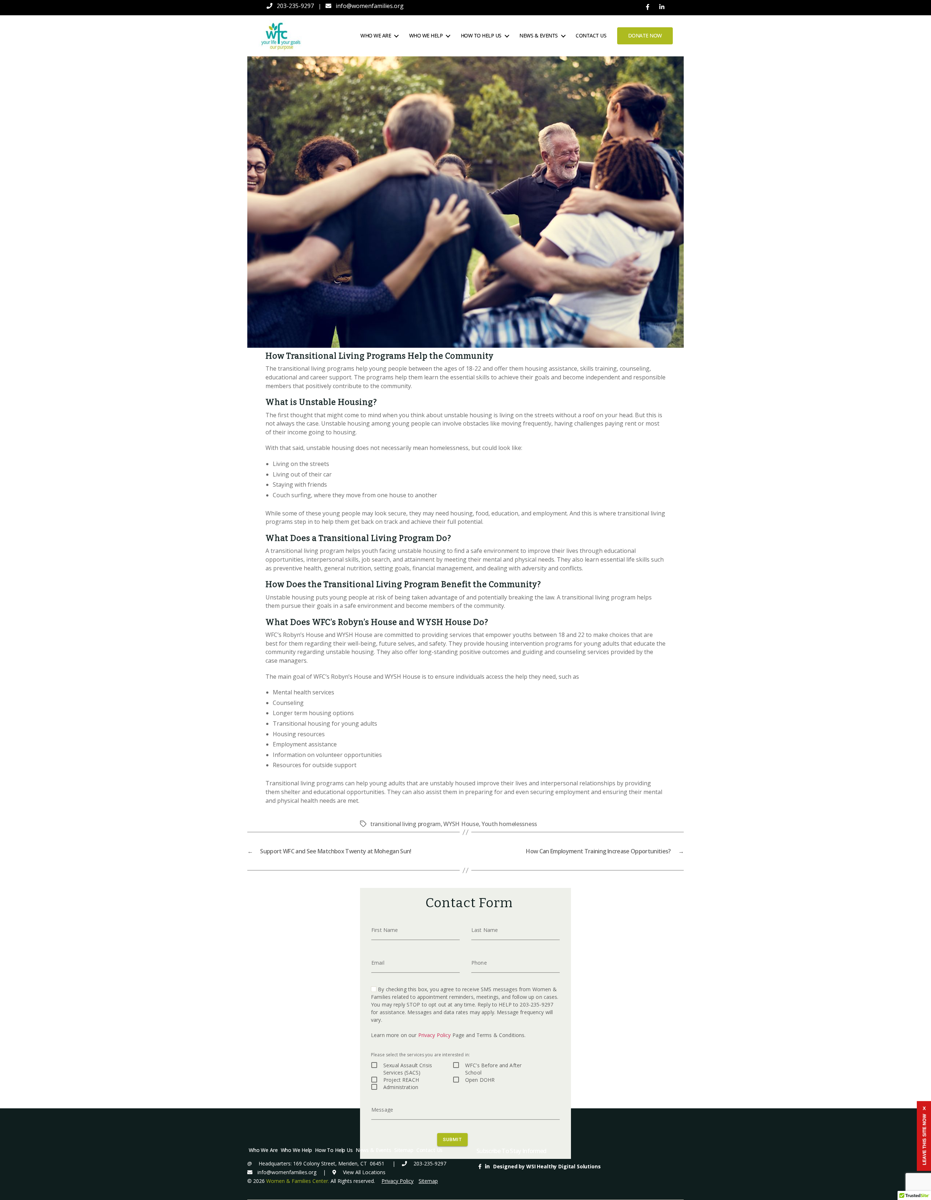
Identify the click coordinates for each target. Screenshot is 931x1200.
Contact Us (591, 36)
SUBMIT (452, 1139)
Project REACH (401, 1079)
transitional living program (405, 824)
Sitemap (403, 1150)
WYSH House (461, 824)
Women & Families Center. (297, 1180)
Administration (400, 1087)
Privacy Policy (434, 1035)
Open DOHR (480, 1079)
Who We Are (375, 36)
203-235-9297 (295, 6)
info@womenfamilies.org (370, 6)
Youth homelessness (509, 824)
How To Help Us (481, 36)
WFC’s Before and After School (493, 1069)
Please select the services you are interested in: (420, 1055)
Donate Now (645, 35)
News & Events (538, 36)
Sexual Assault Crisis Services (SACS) (407, 1069)
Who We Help (426, 36)
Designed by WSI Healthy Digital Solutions (547, 1166)
